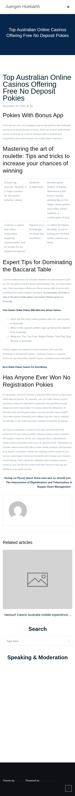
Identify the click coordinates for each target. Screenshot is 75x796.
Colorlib (20, 780)
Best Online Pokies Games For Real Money (25, 367)
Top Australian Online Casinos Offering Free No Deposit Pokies (37, 87)
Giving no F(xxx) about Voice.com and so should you (37, 477)
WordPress (47, 780)
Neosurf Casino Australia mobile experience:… (38, 615)
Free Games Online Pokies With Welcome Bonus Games (32, 310)
